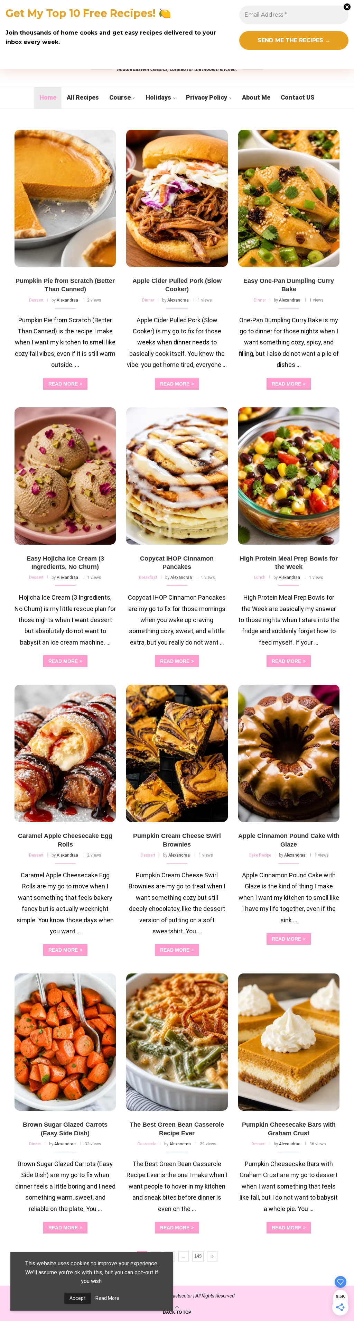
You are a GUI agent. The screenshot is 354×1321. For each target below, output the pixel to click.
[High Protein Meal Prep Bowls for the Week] (288, 476)
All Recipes (83, 97)
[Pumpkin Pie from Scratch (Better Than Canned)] (65, 198)
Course (120, 97)
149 (198, 1256)
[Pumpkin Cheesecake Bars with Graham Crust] (288, 1042)
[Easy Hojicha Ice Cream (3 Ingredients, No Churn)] (65, 476)
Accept (77, 1298)
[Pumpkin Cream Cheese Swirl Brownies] (176, 753)
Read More (107, 1298)
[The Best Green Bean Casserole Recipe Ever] (176, 1042)
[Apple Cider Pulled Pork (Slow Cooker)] (176, 198)
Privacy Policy (206, 97)
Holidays (158, 97)
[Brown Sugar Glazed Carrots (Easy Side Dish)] (65, 1042)
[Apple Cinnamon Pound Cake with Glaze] (288, 753)
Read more (63, 384)
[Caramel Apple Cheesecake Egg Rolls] (65, 753)
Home (47, 97)
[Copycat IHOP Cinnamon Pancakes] (176, 476)
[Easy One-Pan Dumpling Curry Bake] (288, 198)
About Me (256, 97)
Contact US (298, 97)
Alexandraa (67, 300)
